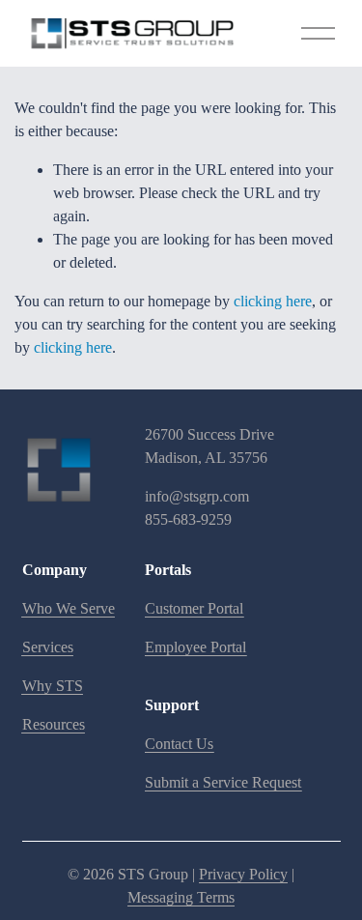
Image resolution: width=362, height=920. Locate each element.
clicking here (273, 301)
